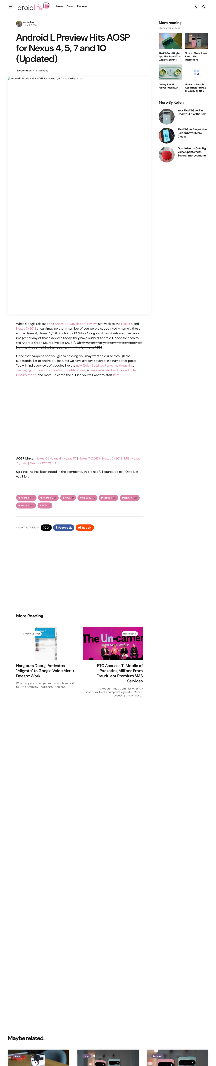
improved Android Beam (109, 370)
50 (25, 70)
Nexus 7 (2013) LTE (115, 458)
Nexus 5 (127, 324)
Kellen (30, 22)
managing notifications (33, 370)
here (116, 375)
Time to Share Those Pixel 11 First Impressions (196, 56)
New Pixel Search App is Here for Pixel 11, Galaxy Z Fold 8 (195, 88)
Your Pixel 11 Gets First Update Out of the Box (192, 112)
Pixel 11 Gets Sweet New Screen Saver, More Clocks (192, 133)
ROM (46, 505)
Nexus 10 (69, 458)
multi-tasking (123, 365)
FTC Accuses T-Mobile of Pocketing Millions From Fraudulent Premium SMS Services (119, 673)
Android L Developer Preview (76, 324)
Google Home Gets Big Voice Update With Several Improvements (192, 152)
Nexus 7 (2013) (26, 328)
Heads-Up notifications (68, 370)
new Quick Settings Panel (94, 365)
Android (27, 497)
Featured (157, 1056)
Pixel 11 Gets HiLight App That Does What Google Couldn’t (170, 56)
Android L (49, 497)
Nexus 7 (27, 505)
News (17, 1056)
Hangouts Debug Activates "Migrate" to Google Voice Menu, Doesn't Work (45, 671)
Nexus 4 (55, 458)
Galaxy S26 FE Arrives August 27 (168, 86)
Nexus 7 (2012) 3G (43, 463)
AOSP (69, 497)
